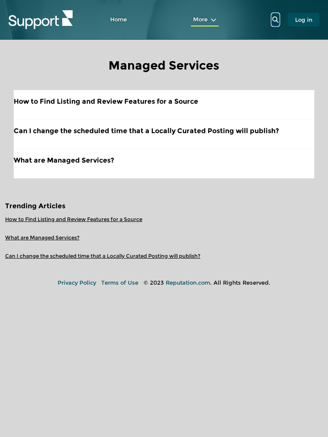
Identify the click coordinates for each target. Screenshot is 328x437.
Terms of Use (119, 282)
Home (118, 19)
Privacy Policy (77, 282)
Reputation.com (188, 282)
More (200, 19)
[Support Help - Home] (41, 19)
